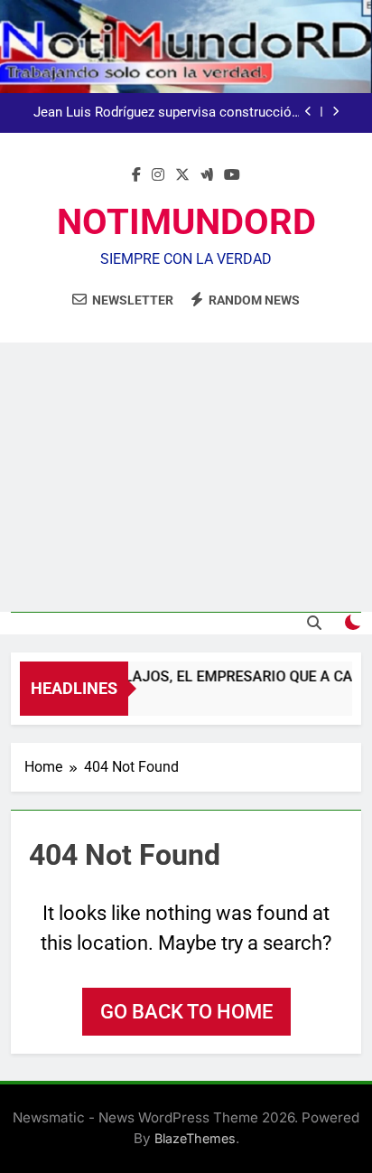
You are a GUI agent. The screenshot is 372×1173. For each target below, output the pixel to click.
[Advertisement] (186, 477)
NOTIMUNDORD (186, 222)
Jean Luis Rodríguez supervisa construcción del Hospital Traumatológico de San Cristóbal (166, 113)
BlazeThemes (195, 1138)
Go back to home (186, 1011)
